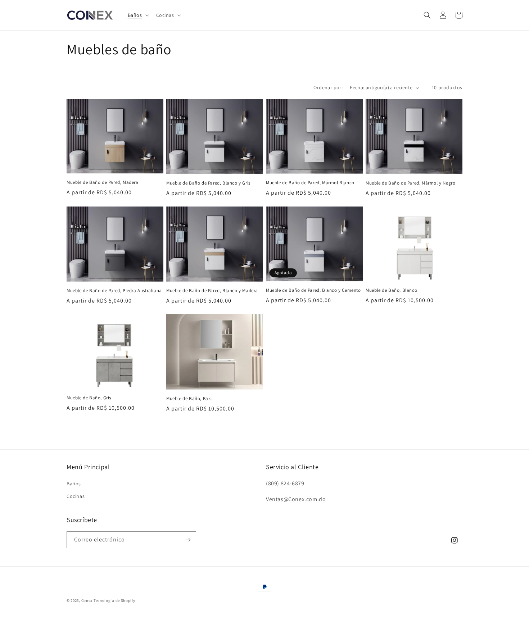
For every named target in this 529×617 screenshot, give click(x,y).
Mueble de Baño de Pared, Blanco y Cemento (313, 290)
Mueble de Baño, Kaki (189, 398)
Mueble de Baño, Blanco (391, 290)
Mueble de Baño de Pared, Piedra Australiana (114, 291)
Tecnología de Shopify (114, 600)
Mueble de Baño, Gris (89, 398)
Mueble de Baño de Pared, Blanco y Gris (208, 183)
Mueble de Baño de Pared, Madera (103, 182)
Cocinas (76, 496)
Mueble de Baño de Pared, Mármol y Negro (410, 183)
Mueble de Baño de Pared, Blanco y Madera (212, 291)
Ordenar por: (328, 87)
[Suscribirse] (188, 539)
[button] (137, 15)
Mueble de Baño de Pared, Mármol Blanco (310, 183)
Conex (87, 600)
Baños (74, 483)
